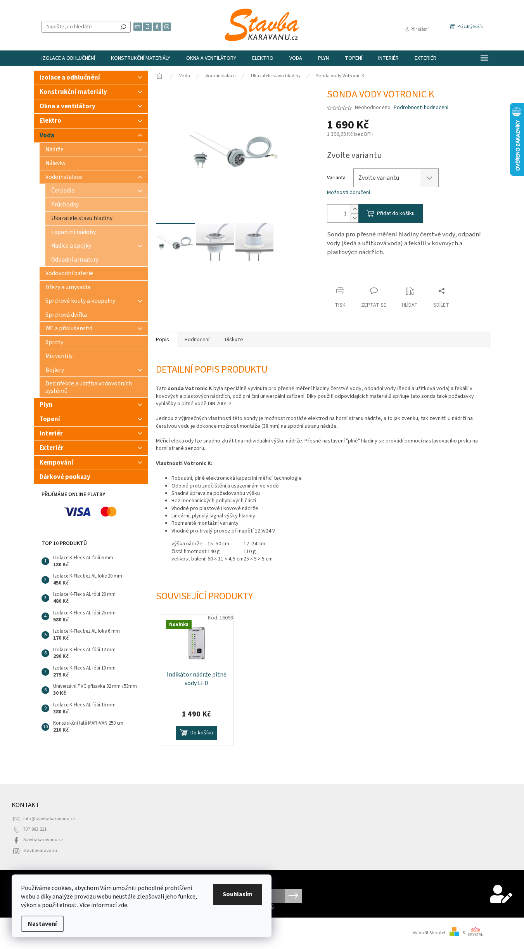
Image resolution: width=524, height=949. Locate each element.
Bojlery (54, 370)
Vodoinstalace (63, 177)
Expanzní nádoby (73, 232)
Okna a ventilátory (67, 106)
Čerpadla (62, 190)
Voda (47, 135)
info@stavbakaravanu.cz (49, 818)
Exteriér (52, 448)
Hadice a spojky (71, 245)
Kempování (56, 462)
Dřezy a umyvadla (67, 287)
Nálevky (55, 163)
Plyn (46, 404)
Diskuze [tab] (234, 340)
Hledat (123, 27)
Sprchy (54, 342)
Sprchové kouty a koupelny (80, 301)
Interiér (51, 433)
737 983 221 (35, 829)
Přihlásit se (293, 896)
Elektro (50, 120)
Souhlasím (237, 894)
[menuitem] (68, 58)
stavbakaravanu (40, 850)
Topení (50, 419)
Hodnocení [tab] (197, 340)
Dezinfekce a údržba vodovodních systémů (88, 387)
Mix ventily (59, 356)
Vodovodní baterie (69, 273)
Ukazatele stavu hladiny (81, 218)
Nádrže (54, 149)
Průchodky (65, 204)
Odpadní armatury (75, 259)
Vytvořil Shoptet (429, 932)
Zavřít (340, 275)
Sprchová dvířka (66, 315)
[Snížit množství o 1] (354, 217)
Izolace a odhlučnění (70, 77)
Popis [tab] (162, 340)
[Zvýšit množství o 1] (354, 209)
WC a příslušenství (68, 328)
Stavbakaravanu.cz (43, 839)
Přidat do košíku (396, 213)
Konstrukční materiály (73, 92)
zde (122, 905)
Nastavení (42, 924)
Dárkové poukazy (65, 477)
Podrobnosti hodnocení (421, 107)
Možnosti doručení (348, 192)
